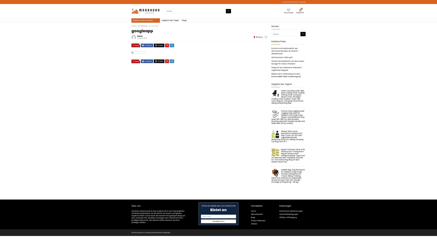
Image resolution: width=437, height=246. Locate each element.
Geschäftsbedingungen (288, 214)
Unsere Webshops (258, 220)
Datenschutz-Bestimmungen (291, 211)
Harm (140, 36)
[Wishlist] (288, 10)
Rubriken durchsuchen (143, 20)
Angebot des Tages (170, 20)
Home (133, 26)
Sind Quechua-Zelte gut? (282, 57)
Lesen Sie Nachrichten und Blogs (294, 2)
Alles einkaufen (257, 214)
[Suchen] (228, 11)
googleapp (142, 26)
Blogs (253, 217)
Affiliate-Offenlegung (288, 217)
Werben (254, 224)
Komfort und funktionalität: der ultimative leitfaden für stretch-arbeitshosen (285, 51)
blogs (184, 20)
